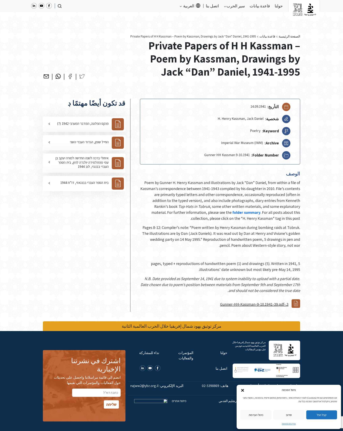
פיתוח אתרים (178, 401)
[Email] (46, 76)
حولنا (279, 6)
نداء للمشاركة (149, 352)
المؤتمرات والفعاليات (185, 355)
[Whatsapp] (58, 76)
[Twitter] (82, 76)
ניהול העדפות (256, 415)
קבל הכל (321, 415)
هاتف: (215, 385)
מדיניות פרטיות (289, 423)
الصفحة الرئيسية (289, 36)
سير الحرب (235, 6)
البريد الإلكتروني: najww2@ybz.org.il (156, 385)
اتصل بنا (212, 6)
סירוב (289, 415)
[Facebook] (70, 76)
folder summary (246, 212)
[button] (243, 390)
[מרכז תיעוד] (304, 6)
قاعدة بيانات (260, 6)
